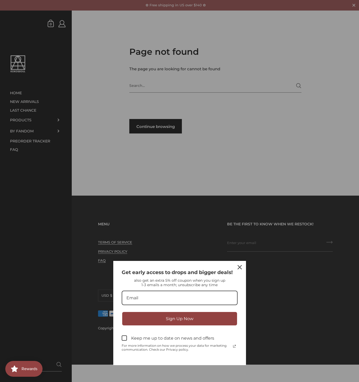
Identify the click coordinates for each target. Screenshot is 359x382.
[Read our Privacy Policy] (234, 346)
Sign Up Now (179, 318)
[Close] (239, 267)
